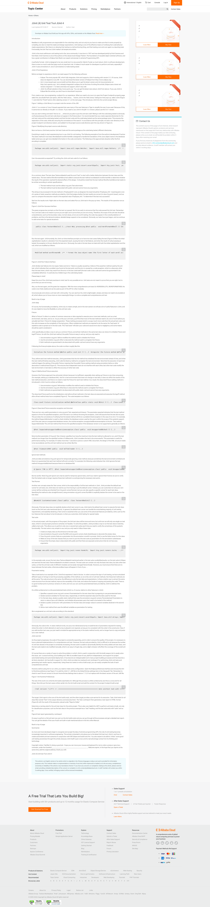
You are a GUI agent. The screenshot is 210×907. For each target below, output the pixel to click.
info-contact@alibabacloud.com (163, 143)
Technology (85, 833)
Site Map (135, 848)
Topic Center (54, 877)
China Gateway (86, 839)
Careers (31, 890)
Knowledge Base (86, 836)
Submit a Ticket (112, 836)
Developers (95, 877)
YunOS (102, 894)
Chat (115, 795)
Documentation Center (139, 833)
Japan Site (54, 874)
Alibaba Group (33, 894)
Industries (83, 877)
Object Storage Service (98, 870)
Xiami (132, 894)
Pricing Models (35, 836)
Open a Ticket (118, 807)
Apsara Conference (36, 851)
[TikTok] (176, 843)
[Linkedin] (162, 843)
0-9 (128, 881)
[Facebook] (158, 843)
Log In (166, 2)
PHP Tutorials (134, 877)
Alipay (144, 894)
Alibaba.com (79, 894)
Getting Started (86, 845)
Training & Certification (89, 855)
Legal (68, 890)
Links (91, 890)
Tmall (55, 894)
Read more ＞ (100, 33)
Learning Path (124, 874)
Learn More (146, 45)
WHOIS (134, 845)
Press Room (136, 842)
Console (157, 2)
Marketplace (105, 9)
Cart (149, 2)
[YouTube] (171, 843)
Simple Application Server (64, 836)
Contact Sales (175, 9)
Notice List (79, 890)
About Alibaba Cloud (37, 833)
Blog (82, 848)
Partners (117, 9)
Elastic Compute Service (58, 870)
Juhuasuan (62, 894)
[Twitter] (167, 843)
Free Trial (59, 833)
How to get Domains (87, 874)
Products (72, 9)
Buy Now (168, 45)
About (63, 9)
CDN (72, 870)
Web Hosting (127, 870)
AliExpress (70, 894)
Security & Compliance (139, 839)
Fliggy (97, 894)
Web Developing (109, 877)
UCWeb (121, 894)
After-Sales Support (113, 839)
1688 (86, 894)
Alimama (92, 894)
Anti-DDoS (82, 870)
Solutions (83, 9)
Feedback (110, 845)
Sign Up (177, 3)
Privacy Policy (56, 890)
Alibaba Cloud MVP (138, 836)
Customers (34, 842)
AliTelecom (109, 894)
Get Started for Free (39, 809)
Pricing (94, 9)
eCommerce (114, 870)
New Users (137, 874)
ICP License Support (88, 842)
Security (139, 870)
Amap (116, 894)
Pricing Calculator (113, 851)
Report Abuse (111, 842)
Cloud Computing (69, 877)
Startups (33, 848)
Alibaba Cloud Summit (37, 855)
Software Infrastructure (107, 874)
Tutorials (122, 877)
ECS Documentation (69, 874)
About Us (42, 890)
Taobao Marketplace (46, 894)
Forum (109, 848)
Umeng (127, 894)
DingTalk (138, 894)
